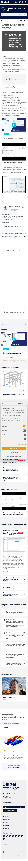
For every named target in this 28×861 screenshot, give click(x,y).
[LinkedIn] (16, 836)
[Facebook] (10, 836)
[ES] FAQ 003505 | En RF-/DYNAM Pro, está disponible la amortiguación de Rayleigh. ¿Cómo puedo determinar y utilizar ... (13, 137)
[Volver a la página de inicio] (5, 2)
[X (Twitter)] (13, 836)
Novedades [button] (6, 826)
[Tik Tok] (22, 836)
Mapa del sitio (6, 849)
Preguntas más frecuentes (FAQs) (14, 606)
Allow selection (14, 452)
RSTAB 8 (21, 233)
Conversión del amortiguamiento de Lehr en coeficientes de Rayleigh (14, 195)
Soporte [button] (5, 823)
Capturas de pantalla (9, 489)
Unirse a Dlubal (8, 833)
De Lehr (20, 236)
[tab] (4, 360)
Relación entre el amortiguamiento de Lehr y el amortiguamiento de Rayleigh (13, 87)
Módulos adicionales (9, 233)
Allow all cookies (14, 448)
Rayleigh (15, 236)
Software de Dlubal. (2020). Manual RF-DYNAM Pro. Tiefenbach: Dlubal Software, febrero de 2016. (14, 218)
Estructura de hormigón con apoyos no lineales (13, 395)
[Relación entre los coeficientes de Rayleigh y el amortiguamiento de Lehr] (14, 152)
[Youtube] (7, 836)
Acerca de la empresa (7, 846)
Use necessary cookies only (14, 456)
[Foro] (4, 836)
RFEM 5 (16, 233)
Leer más (7, 571)
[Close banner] (25, 403)
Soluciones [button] (6, 817)
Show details (21, 444)
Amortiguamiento (8, 236)
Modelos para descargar (11, 367)
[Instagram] (4, 839)
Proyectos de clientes (9, 674)
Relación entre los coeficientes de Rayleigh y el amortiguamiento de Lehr (14, 162)
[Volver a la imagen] (6, 371)
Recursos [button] (6, 829)
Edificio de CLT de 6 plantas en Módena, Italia (13, 698)
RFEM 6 (7, 727)
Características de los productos (14, 526)
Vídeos (4, 330)
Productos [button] (6, 820)
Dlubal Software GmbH (10, 794)
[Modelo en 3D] (3, 371)
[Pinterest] (19, 836)
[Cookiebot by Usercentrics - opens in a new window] (17, 403)
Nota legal (5, 844)
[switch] (24, 430)
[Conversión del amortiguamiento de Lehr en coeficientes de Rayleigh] (14, 184)
